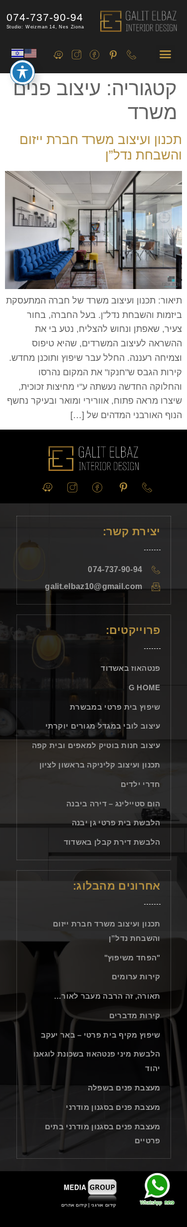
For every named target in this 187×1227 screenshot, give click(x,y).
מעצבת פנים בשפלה (124, 1087)
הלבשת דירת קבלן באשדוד (112, 842)
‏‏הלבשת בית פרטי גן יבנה (116, 822)
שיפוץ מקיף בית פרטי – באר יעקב (101, 1035)
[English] (30, 52)
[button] (165, 54)
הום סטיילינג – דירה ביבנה (113, 803)
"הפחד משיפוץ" (132, 957)
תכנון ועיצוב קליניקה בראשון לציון (100, 765)
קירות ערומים (136, 976)
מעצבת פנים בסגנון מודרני (113, 1107)
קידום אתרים (74, 1205)
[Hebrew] (17, 52)
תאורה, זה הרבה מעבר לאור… (107, 996)
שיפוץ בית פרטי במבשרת (115, 707)
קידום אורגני (104, 1205)
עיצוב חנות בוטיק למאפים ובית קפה (96, 745)
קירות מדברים (135, 1015)
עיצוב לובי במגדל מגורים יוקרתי (103, 726)
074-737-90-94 (44, 17)
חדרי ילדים (141, 784)
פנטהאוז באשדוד (130, 668)
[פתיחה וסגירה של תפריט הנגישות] (22, 72)
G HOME (145, 687)
